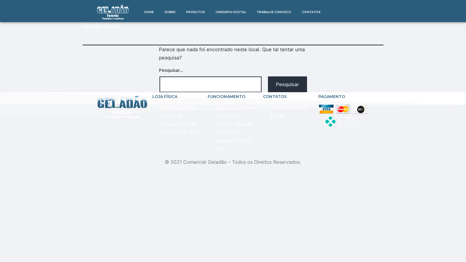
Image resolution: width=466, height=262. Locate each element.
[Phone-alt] (352, 12)
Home (149, 12)
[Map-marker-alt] (364, 12)
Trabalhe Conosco (274, 12)
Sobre (170, 12)
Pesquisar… (171, 70)
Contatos (311, 12)
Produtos (195, 12)
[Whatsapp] (339, 12)
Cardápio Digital (231, 12)
